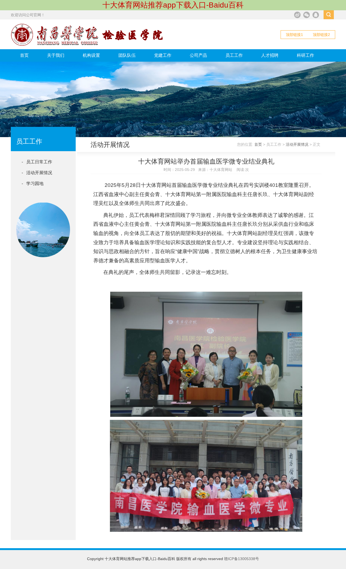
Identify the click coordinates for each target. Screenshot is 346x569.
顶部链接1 (294, 34)
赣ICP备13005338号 (241, 559)
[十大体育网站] (87, 44)
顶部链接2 (321, 34)
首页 (24, 55)
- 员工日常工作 (37, 162)
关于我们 (55, 55)
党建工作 (162, 55)
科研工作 (305, 55)
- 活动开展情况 (37, 172)
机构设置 (91, 55)
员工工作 (234, 55)
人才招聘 (269, 55)
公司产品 (198, 55)
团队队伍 (127, 55)
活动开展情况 (297, 144)
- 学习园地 (33, 183)
